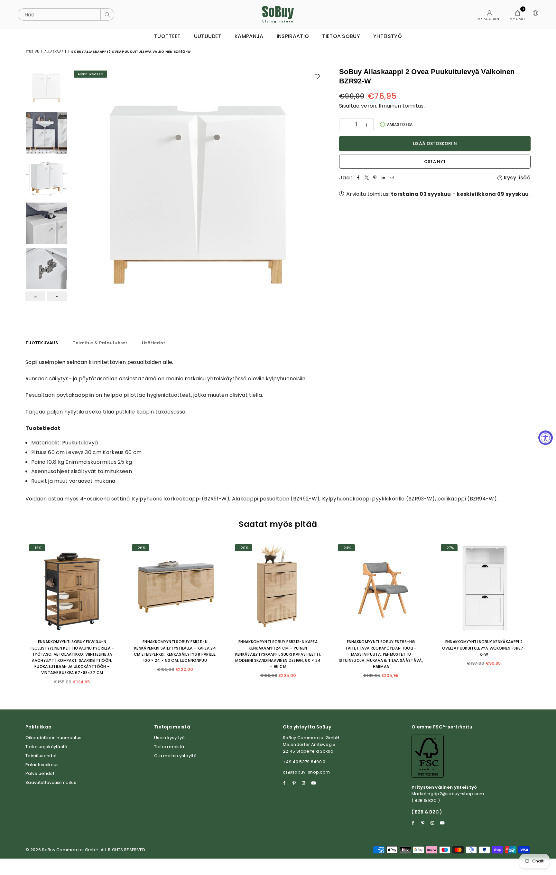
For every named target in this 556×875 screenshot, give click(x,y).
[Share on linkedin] (383, 178)
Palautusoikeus (42, 765)
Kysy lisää (516, 177)
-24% (346, 547)
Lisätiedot (153, 343)
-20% (243, 547)
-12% (37, 547)
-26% (140, 547)
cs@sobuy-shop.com (306, 772)
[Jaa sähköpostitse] (392, 178)
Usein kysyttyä (169, 738)
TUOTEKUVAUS (41, 343)
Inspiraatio (293, 36)
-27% (449, 547)
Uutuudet (208, 36)
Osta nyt (435, 161)
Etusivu (32, 51)
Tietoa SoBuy (341, 36)
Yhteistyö (387, 36)
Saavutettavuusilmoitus (50, 782)
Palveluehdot (39, 773)
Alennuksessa (90, 74)
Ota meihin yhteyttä (175, 756)
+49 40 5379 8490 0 (304, 762)
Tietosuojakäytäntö (46, 747)
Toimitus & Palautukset (100, 343)
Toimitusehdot (41, 756)
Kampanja (249, 36)
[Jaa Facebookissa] (358, 178)
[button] (517, 14)
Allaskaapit (55, 51)
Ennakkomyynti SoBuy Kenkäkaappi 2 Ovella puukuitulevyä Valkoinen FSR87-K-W (484, 648)
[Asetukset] (534, 14)
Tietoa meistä (169, 747)
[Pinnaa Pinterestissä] (375, 178)
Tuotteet (167, 36)
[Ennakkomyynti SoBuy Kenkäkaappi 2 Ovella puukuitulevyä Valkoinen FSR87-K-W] (484, 587)
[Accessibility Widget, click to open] (545, 437)
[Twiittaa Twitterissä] (367, 178)
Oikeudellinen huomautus (53, 738)
